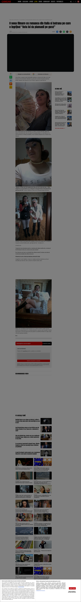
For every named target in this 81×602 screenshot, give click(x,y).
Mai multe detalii (21, 586)
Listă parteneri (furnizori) (40, 590)
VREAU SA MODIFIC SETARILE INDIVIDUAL (72, 592)
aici (9, 595)
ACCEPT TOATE (72, 588)
